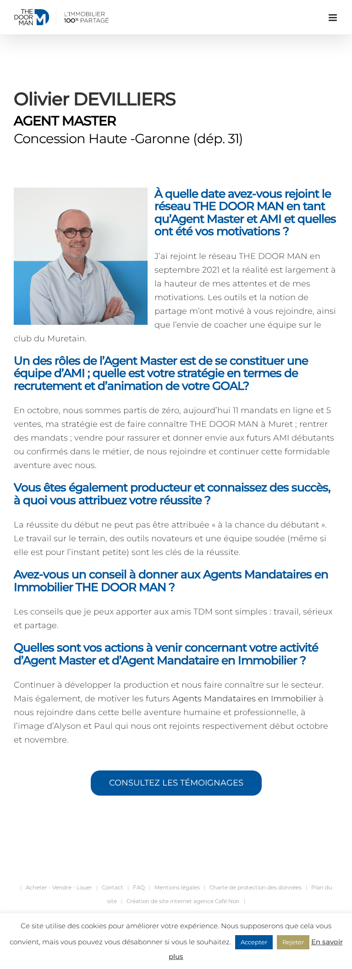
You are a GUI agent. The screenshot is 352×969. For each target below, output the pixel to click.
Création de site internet (159, 901)
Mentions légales (177, 887)
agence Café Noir (216, 901)
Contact (112, 887)
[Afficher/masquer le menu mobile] (333, 17)
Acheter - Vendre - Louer (59, 887)
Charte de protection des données (255, 887)
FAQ (139, 887)
